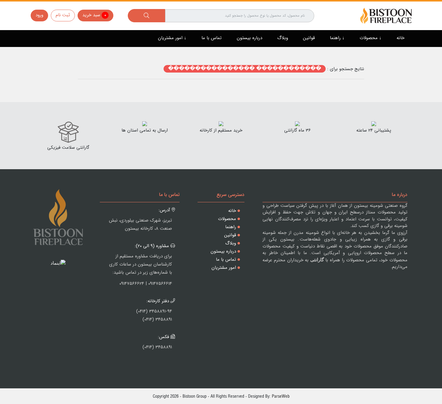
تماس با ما (211, 38)
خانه (400, 38)
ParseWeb (281, 396)
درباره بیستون (249, 38)
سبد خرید (94, 15)
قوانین (309, 38)
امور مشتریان (223, 267)
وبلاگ (282, 38)
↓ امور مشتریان (172, 38)
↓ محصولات (371, 38)
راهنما (230, 227)
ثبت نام (63, 15)
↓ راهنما (337, 38)
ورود (39, 15)
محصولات (227, 218)
